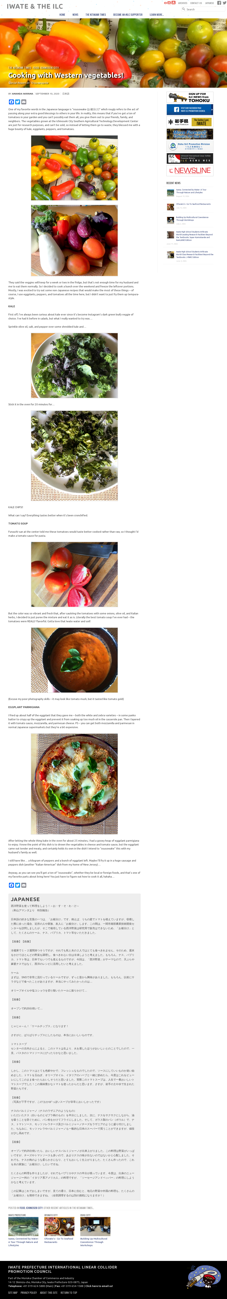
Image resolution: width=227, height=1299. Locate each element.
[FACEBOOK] (219, 3)
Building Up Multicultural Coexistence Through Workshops (93, 1242)
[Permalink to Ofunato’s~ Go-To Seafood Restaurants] (59, 1235)
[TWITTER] (225, 3)
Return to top (69, 1293)
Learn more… (157, 14)
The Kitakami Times (96, 14)
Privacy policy (29, 1293)
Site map (12, 1293)
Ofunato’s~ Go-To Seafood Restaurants (193, 204)
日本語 (65, 93)
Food (36, 68)
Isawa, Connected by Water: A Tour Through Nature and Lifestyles (23, 1242)
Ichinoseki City (49, 68)
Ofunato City (50, 1215)
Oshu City (85, 1215)
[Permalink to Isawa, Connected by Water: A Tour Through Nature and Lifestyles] (23, 1235)
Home (62, 14)
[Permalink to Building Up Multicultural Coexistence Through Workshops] (95, 1235)
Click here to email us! (99, 1286)
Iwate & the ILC (35, 6)
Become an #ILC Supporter (128, 14)
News (75, 14)
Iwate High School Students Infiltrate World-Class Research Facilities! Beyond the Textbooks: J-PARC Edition (194, 254)
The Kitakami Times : (20, 68)
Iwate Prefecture (17, 1215)
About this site (48, 1293)
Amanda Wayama (22, 93)
